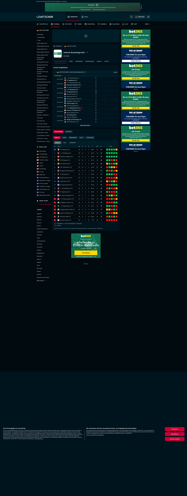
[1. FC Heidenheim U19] (58, 188)
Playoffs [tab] (68, 131)
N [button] (88, 146)
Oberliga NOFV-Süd (42, 65)
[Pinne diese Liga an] (86, 52)
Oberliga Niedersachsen (43, 82)
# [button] (54, 146)
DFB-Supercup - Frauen (43, 141)
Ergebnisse (79, 61)
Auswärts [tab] (72, 142)
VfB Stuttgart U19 (65, 160)
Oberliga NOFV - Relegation (41, 68)
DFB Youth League (42, 124)
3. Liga (39, 40)
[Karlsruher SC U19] (58, 181)
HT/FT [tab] (81, 137)
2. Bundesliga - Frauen (43, 135)
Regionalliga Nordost (43, 46)
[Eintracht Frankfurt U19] (58, 157)
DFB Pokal (40, 118)
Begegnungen (89, 61)
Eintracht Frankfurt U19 (66, 156)
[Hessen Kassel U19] (58, 220)
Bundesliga (40, 34)
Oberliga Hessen (41, 88)
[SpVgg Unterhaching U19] (58, 171)
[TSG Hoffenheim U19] (58, 167)
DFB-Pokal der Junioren (43, 127)
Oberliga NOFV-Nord (42, 62)
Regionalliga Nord (42, 43)
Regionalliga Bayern (42, 55)
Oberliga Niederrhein (42, 108)
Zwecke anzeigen (175, 439)
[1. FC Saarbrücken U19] (58, 206)
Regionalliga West (42, 49)
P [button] (101, 146)
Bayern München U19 (66, 178)
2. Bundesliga (41, 37)
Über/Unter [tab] (73, 137)
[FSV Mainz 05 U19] (58, 164)
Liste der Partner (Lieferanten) (95, 435)
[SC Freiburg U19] (58, 174)
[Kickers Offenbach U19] (58, 213)
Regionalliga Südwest (43, 52)
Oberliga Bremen (41, 79)
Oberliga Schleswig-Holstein (42, 72)
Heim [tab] (64, 142)
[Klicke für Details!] (85, 79)
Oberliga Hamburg (42, 76)
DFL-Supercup (41, 121)
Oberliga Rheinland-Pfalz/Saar (42, 91)
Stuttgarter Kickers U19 (66, 202)
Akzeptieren (174, 429)
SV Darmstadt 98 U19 (66, 185)
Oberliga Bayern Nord (43, 95)
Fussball (59, 46)
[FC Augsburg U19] (58, 150)
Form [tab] (64, 137)
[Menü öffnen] (148, 17)
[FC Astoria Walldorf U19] (58, 195)
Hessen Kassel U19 (65, 220)
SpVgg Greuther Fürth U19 (67, 209)
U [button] (85, 146)
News (71, 61)
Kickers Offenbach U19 (66, 213)
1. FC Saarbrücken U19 (66, 206)
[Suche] (132, 17)
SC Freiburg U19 (64, 174)
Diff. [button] (97, 146)
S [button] (82, 146)
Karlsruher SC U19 (65, 181)
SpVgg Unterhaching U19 (67, 171)
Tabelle (99, 61)
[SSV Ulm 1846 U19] (58, 217)
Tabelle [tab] (56, 137)
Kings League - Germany (43, 129)
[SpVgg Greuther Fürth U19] (58, 210)
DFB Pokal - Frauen (42, 138)
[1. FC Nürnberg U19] (58, 153)
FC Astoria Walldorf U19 (67, 195)
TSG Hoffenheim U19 (66, 167)
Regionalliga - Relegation (41, 58)
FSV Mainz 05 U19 (65, 163)
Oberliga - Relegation (43, 115)
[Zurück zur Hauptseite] (48, 17)
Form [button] (110, 146)
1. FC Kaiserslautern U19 (67, 199)
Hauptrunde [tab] (58, 131)
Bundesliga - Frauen (42, 132)
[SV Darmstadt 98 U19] (58, 185)
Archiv (106, 61)
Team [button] (58, 146)
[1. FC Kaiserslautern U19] (58, 199)
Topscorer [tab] (89, 137)
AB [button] (79, 146)
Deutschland (71, 46)
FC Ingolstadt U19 (65, 192)
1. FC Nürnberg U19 (65, 153)
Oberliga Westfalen (42, 85)
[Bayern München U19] (58, 178)
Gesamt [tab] (57, 142)
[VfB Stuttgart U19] (58, 160)
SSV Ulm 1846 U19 (65, 216)
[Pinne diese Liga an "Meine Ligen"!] (85, 72)
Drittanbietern (39, 438)
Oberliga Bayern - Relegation (41, 111)
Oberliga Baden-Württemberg (41, 101)
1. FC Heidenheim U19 (66, 188)
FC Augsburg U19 (65, 149)
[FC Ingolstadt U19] (58, 192)
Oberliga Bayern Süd (42, 98)
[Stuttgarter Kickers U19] (58, 202)
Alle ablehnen (175, 434)
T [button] (92, 146)
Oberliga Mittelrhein (42, 105)
